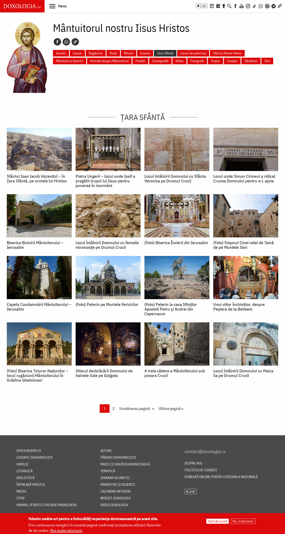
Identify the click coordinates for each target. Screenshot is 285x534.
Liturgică (24, 471)
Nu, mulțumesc (243, 521)
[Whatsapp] (66, 42)
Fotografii (197, 61)
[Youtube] (241, 5)
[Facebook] (235, 5)
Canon (77, 53)
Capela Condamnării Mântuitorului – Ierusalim (39, 306)
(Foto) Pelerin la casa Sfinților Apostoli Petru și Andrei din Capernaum (170, 309)
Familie (22, 464)
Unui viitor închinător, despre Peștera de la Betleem (239, 306)
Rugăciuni (96, 53)
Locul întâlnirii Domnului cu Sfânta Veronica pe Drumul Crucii (175, 178)
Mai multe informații (66, 530)
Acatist (61, 53)
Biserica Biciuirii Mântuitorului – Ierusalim (35, 245)
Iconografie (160, 61)
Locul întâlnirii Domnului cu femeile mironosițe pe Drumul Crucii (107, 245)
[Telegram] (273, 5)
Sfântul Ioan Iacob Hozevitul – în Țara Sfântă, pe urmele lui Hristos (37, 178)
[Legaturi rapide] (279, 5)
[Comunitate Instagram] (267, 5)
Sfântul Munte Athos (227, 53)
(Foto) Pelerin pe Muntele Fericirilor (107, 304)
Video (179, 61)
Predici (140, 61)
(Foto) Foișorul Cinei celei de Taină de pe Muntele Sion (243, 245)
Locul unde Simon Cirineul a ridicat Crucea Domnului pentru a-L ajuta (244, 178)
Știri (267, 61)
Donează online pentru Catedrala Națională (221, 477)
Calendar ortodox (115, 491)
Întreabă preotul (30, 485)
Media (21, 491)
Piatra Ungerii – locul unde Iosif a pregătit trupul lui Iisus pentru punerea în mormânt (105, 181)
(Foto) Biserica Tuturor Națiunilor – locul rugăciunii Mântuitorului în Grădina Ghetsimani (37, 375)
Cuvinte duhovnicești (34, 458)
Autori (106, 451)
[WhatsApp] (260, 5)
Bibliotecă (25, 478)
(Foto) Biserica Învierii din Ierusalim (176, 242)
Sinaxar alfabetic (115, 478)
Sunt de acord (217, 521)
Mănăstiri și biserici (69, 61)
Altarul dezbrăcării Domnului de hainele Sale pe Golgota (104, 373)
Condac (232, 61)
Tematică (107, 471)
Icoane (145, 53)
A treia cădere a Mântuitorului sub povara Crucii (174, 373)
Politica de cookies (201, 470)
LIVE (203, 6)
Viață (113, 53)
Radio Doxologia (114, 505)
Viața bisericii (28, 451)
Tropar (215, 61)
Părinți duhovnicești (118, 458)
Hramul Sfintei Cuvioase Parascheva (46, 505)
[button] (58, 6)
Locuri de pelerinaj (193, 53)
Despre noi (193, 463)
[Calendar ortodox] (211, 5)
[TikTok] (254, 5)
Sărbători (250, 61)
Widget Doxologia (115, 498)
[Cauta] (229, 5)
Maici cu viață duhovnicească (125, 464)
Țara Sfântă (165, 53)
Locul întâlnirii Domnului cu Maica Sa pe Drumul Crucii (243, 373)
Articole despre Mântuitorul (109, 61)
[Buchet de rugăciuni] (224, 5)
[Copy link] (75, 42)
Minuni (128, 53)
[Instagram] (248, 5)
